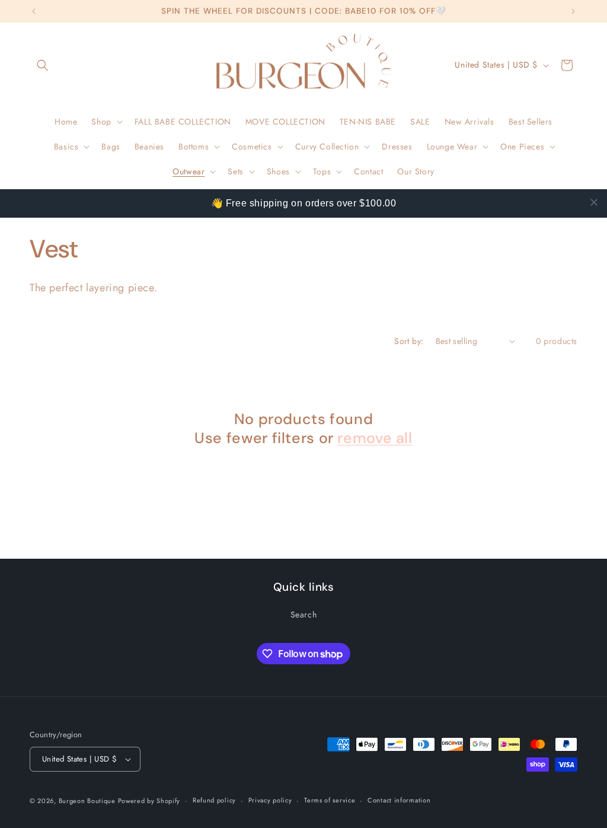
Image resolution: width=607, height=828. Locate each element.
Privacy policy (270, 800)
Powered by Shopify (149, 800)
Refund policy (214, 800)
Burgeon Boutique (88, 800)
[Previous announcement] (34, 11)
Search (303, 614)
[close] (594, 202)
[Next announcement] (573, 11)
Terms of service (329, 800)
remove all (374, 438)
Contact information (399, 800)
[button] (43, 65)
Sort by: (408, 341)
